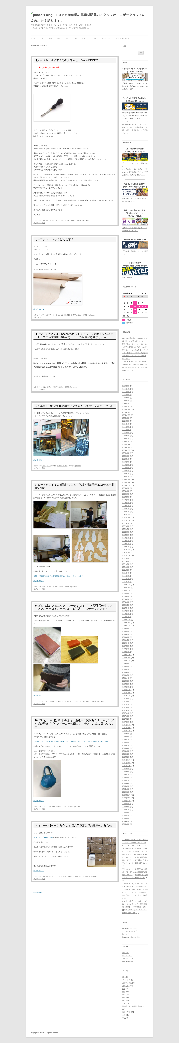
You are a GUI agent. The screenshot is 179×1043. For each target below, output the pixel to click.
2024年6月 (126, 462)
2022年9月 (126, 523)
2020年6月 (126, 602)
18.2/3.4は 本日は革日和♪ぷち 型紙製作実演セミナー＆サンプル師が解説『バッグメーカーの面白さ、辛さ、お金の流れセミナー (74, 723)
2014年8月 (126, 807)
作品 (75, 38)
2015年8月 (126, 772)
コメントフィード (128, 958)
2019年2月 (126, 649)
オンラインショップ (122, 38)
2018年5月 (126, 675)
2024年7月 (126, 459)
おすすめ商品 (127, 983)
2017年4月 (126, 713)
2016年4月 (126, 748)
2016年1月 (126, 757)
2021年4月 (126, 573)
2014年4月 (126, 818)
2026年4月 (126, 398)
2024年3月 (126, 471)
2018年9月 (126, 663)
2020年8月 (126, 596)
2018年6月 (126, 672)
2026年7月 (126, 389)
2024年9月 (126, 453)
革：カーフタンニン (56, 315)
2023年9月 (126, 488)
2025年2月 (126, 438)
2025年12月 (126, 409)
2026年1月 (126, 406)
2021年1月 (126, 582)
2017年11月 (126, 693)
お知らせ (45, 220)
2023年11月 (126, 482)
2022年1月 (126, 547)
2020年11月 (126, 587)
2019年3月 (126, 646)
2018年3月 (126, 681)
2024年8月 (126, 456)
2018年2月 (126, 684)
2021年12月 (126, 549)
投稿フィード (127, 956)
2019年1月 (126, 652)
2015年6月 (126, 777)
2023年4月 (126, 503)
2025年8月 (126, 421)
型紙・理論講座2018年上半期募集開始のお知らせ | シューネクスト (59, 576)
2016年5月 (126, 745)
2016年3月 (126, 751)
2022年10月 (126, 520)
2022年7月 (126, 529)
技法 (58, 38)
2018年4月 (126, 678)
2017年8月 (126, 701)
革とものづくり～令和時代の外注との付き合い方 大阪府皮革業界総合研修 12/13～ (135, 857)
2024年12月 (126, 444)
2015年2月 (126, 789)
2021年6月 (126, 567)
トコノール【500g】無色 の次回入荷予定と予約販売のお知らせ (73, 825)
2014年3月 (126, 821)
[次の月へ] (146, 293)
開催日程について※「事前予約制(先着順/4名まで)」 (134, 200)
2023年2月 (126, 509)
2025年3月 (126, 436)
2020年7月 (126, 599)
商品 (50, 38)
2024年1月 (126, 476)
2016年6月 (126, 742)
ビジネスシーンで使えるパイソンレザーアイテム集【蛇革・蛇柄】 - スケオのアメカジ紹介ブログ (135, 848)
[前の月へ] (139, 293)
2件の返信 (37, 317)
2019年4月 (126, 643)
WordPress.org (127, 961)
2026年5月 (126, 395)
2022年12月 (126, 514)
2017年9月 (126, 698)
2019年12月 (126, 620)
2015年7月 (126, 774)
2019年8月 (126, 631)
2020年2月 (126, 614)
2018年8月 (126, 666)
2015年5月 (126, 780)
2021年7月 (126, 564)
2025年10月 (126, 415)
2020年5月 (126, 605)
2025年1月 (126, 441)
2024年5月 (126, 465)
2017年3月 (126, 716)
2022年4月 (126, 538)
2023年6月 (126, 497)
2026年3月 (126, 400)
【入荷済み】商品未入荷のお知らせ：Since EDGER (66, 60)
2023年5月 (126, 500)
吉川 (64, 876)
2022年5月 (126, 535)
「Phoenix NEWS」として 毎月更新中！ (135, 252)
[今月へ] (142, 293)
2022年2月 (126, 544)
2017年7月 (126, 704)
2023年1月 (126, 511)
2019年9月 (126, 628)
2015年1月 (126, 792)
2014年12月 (126, 795)
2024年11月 (126, 447)
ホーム (33, 38)
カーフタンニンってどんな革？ (54, 239)
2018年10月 (126, 660)
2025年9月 (126, 418)
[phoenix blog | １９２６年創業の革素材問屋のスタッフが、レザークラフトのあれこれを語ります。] (89, 18)
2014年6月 (126, 812)
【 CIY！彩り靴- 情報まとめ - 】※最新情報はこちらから (134, 229)
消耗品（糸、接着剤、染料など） (134, 1006)
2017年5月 (126, 710)
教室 (67, 38)
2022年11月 (126, 517)
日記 (42, 38)
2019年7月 (126, 634)
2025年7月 (126, 424)
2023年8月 (126, 491)
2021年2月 (126, 579)
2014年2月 (126, 824)
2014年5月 (126, 815)
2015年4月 (126, 783)
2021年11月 (126, 552)
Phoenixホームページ (129, 928)
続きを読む (38, 309)
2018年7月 (126, 669)
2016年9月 (126, 734)
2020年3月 (126, 611)
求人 (83, 38)
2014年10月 (126, 801)
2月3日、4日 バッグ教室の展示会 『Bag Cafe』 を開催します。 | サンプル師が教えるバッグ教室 (70, 741)
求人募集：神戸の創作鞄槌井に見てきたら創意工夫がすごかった (74, 405)
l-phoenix (85, 220)
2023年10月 (126, 485)
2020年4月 (126, 608)
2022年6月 (126, 532)
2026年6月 (126, 392)
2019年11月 (126, 623)
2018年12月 (126, 655)
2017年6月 (126, 707)
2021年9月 (126, 558)
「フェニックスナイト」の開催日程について (135, 164)
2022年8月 (126, 526)
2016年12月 (126, 725)
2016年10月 (126, 731)
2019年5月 (126, 640)
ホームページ (106, 38)
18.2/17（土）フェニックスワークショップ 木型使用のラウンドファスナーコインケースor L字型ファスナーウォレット (73, 607)
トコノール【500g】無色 (43, 837)
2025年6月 (126, 427)
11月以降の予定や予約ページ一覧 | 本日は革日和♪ (134, 895)
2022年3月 (126, 541)
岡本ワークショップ (65, 701)
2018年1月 (126, 687)
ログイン (125, 953)
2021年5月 (126, 570)
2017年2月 (126, 719)
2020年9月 (126, 593)
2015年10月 (126, 766)
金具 (123, 1015)
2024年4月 (126, 468)
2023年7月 (126, 494)
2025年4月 (126, 433)
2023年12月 (126, 479)
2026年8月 (126, 386)
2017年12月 (126, 690)
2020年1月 (126, 617)
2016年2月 (126, 754)
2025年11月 (126, 412)
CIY (123, 977)
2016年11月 (126, 728)
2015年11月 (126, 763)
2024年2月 (126, 474)
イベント (93, 38)
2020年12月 (126, 585)
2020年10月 (126, 590)
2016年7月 (126, 739)
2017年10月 (126, 696)
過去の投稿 (36, 893)
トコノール (58, 876)
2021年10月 (126, 555)
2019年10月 (126, 625)
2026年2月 (126, 403)
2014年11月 (126, 798)
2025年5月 (126, 430)
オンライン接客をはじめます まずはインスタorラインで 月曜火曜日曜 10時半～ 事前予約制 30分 (134, 904)
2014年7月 (126, 809)
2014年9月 (126, 804)
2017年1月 (126, 722)
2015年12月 (126, 760)
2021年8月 (126, 561)
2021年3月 (126, 576)
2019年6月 (126, 637)
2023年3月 (126, 506)
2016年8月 (126, 736)
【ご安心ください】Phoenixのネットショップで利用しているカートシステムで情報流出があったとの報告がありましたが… (74, 335)
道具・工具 (54, 220)
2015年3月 (126, 786)
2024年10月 (126, 450)
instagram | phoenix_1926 (131, 937)
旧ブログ (125, 934)
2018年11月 (126, 658)
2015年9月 (126, 769)
